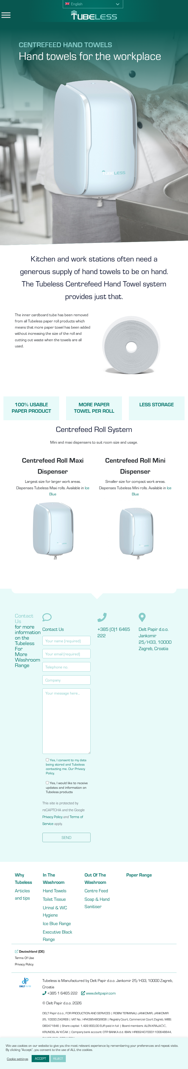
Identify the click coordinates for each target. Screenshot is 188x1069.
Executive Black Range (57, 935)
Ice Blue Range (57, 923)
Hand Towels (54, 890)
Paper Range (139, 874)
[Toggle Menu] (6, 15)
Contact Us (53, 629)
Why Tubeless (23, 878)
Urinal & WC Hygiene (55, 911)
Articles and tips (22, 894)
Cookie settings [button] (17, 1059)
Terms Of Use (24, 957)
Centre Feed (96, 890)
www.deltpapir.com (101, 993)
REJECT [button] (58, 1058)
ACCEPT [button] (40, 1058)
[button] (93, 4)
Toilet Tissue (54, 899)
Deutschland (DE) (31, 951)
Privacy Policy (52, 816)
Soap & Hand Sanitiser (97, 902)
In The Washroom (53, 878)
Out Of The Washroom (95, 878)
